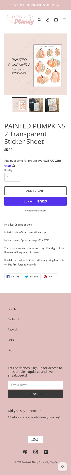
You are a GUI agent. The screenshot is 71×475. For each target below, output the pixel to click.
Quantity (8, 170)
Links (11, 340)
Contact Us (14, 319)
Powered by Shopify (48, 462)
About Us (13, 329)
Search (12, 309)
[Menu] (64, 19)
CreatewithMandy (30, 462)
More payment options (35, 210)
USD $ (34, 440)
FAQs (10, 350)
